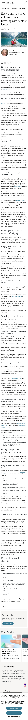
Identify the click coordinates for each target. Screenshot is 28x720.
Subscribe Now (8, 623)
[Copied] (13, 63)
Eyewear (7, 8)
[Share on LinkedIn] (5, 63)
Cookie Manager (19, 703)
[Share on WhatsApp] (10, 63)
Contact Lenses (14, 8)
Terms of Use (10, 702)
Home (2, 8)
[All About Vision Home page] (7, 2)
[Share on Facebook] (2, 63)
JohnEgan (13, 51)
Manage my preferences (14, 716)
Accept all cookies (14, 708)
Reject (14, 713)
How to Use (22, 8)
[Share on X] (8, 63)
